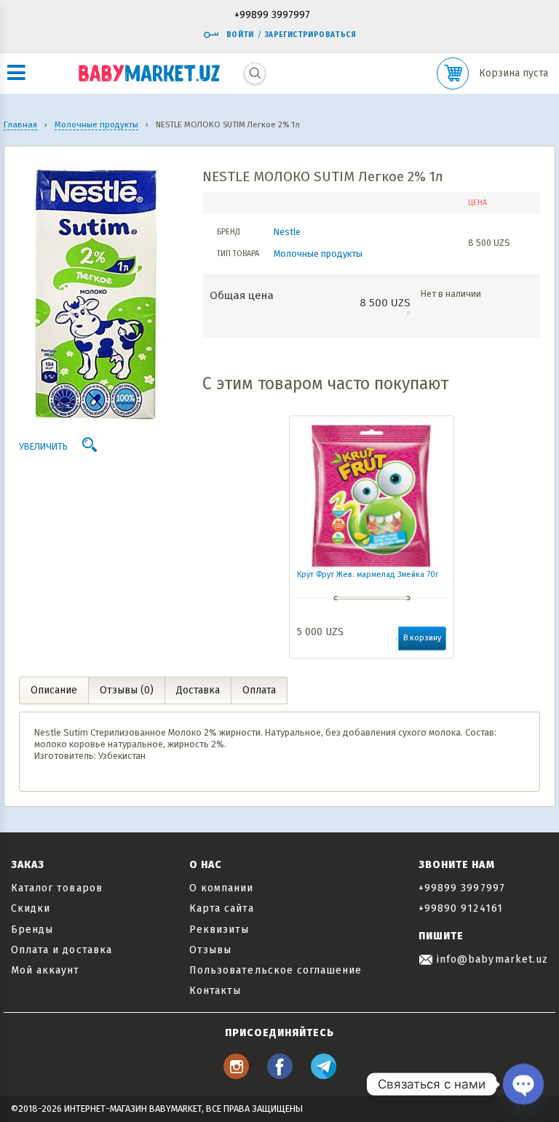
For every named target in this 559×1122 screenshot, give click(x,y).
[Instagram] (236, 1075)
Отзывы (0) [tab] (127, 690)
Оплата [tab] (259, 690)
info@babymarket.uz (490, 959)
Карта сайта (221, 908)
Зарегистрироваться (310, 35)
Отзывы (210, 950)
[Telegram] (323, 1075)
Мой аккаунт (45, 970)
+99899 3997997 (272, 15)
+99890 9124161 (461, 908)
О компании (221, 888)
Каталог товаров (57, 888)
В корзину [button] (422, 637)
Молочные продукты (318, 253)
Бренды (32, 929)
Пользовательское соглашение (275, 970)
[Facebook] (280, 1075)
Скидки (30, 908)
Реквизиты (219, 929)
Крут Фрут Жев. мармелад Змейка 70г (368, 574)
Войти (240, 35)
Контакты (215, 990)
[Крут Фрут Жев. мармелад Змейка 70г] (371, 496)
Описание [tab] (54, 690)
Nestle (287, 231)
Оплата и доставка (61, 950)
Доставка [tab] (198, 690)
